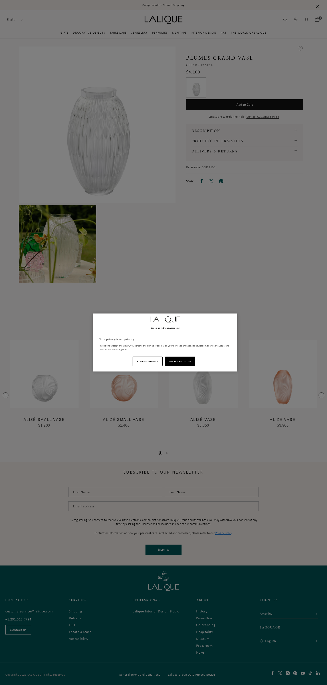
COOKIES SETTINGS (147, 361)
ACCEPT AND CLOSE (180, 361)
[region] (165, 343)
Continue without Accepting (165, 327)
